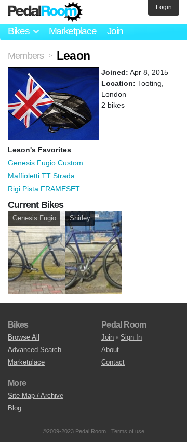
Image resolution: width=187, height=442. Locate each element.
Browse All (23, 337)
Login (164, 7)
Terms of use (127, 431)
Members (26, 55)
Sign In (131, 337)
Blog (14, 408)
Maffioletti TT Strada (41, 176)
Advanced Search (34, 350)
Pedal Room (45, 12)
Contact (113, 362)
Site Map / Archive (35, 395)
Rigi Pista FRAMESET (44, 189)
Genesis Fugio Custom (45, 163)
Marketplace (73, 30)
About (110, 350)
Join (115, 30)
